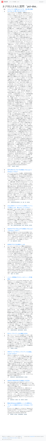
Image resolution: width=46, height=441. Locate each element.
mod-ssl (22, 399)
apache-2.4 (15, 240)
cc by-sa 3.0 (32, 436)
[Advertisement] (17, 423)
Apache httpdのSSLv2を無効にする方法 (18, 380)
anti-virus (26, 225)
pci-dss (17, 166)
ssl (21, 202)
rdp (23, 202)
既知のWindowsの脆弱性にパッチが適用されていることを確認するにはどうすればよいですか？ (20, 405)
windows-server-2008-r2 (15, 202)
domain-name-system (17, 225)
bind (23, 225)
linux (12, 225)
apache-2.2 (12, 399)
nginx (12, 273)
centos (16, 399)
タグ (18, 1)
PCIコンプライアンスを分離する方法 (17, 333)
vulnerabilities (20, 414)
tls (25, 202)
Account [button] (41, 1)
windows (11, 414)
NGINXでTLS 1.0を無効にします (16, 244)
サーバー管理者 (13, 1)
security (13, 166)
